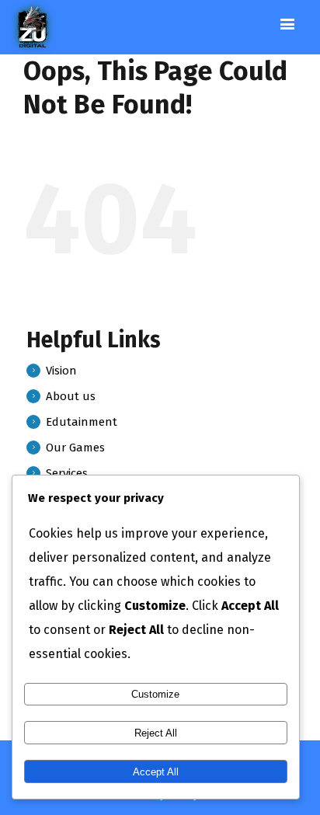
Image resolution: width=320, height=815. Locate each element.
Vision (61, 371)
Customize (155, 694)
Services (67, 473)
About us (71, 396)
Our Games (75, 448)
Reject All (155, 733)
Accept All (156, 772)
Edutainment (81, 422)
